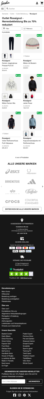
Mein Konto (6, 291)
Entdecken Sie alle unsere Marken (22, 209)
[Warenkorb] (42, 3)
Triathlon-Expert (28, 356)
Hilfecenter (6, 294)
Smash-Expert (28, 343)
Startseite (5, 14)
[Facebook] (14, 395)
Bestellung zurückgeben (22, 265)
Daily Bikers (6, 336)
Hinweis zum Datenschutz (11, 326)
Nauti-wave (6, 363)
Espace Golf (6, 343)
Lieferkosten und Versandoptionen (14, 323)
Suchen (12, 8)
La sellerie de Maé (8, 358)
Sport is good (27, 348)
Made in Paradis (8, 361)
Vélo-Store (26, 361)
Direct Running (7, 338)
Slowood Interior (29, 341)
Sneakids (26, 346)
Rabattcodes (6, 301)
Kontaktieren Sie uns (22, 227)
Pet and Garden (28, 338)
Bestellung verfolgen (9, 296)
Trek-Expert (27, 353)
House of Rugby (7, 356)
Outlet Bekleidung (22, 14)
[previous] (1, 186)
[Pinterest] (24, 395)
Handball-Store (7, 353)
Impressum (6, 318)
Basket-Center (7, 333)
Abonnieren (34, 381)
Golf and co (6, 351)
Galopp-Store (6, 348)
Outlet (12, 14)
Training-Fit (27, 351)
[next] (42, 186)
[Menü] (2, 8)
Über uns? (5, 308)
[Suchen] (7, 8)
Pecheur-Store (28, 336)
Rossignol (6, 60)
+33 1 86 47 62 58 (22, 233)
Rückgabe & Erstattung (10, 316)
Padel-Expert (27, 333)
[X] (29, 395)
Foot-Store (5, 346)
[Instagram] (19, 395)
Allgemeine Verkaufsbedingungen (14, 313)
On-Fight (5, 365)
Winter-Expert (28, 363)
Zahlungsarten (7, 321)
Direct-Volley (6, 341)
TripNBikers (27, 358)
